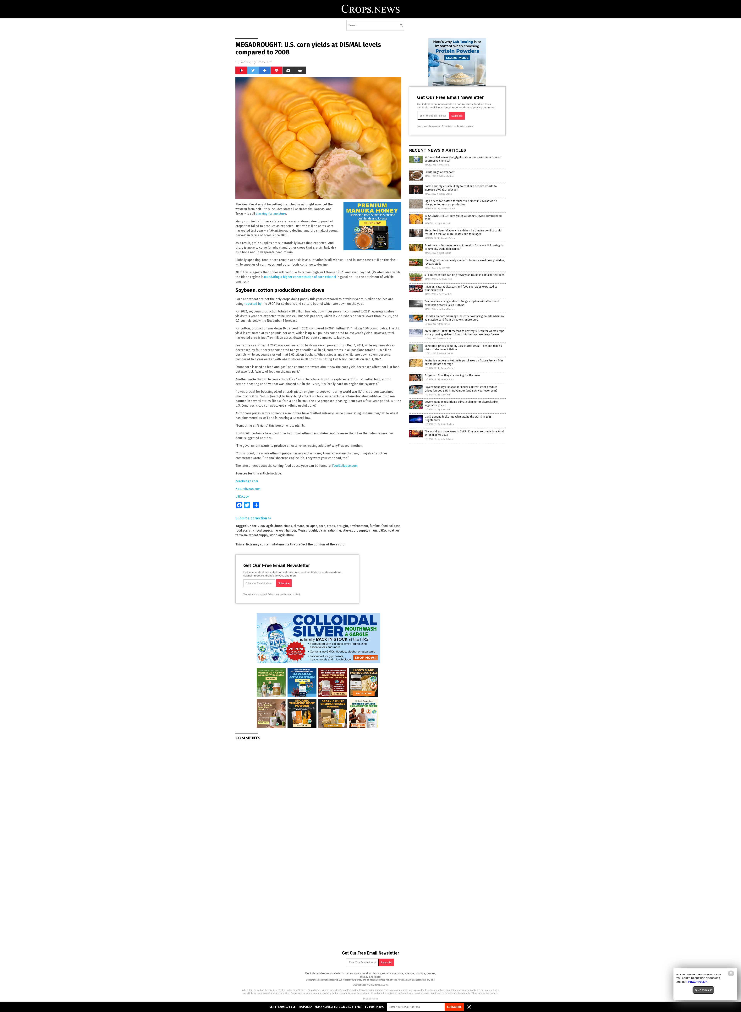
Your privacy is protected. (255, 594)
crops (331, 526)
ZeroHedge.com (246, 481)
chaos (287, 526)
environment (359, 526)
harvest (278, 530)
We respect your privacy (350, 980)
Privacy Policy (370, 998)
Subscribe (454, 1007)
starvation (350, 530)
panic (323, 530)
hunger (291, 530)
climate (299, 526)
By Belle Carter (446, 353)
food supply (263, 530)
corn (322, 526)
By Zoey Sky (444, 268)
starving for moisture (271, 213)
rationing (334, 530)
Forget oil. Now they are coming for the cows (452, 375)
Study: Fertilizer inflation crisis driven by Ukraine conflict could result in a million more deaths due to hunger (463, 232)
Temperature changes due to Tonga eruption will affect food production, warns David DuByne (462, 303)
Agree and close (703, 990)
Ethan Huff (264, 62)
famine (375, 526)
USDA (382, 530)
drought (342, 526)
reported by (252, 304)
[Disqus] (318, 791)
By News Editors (446, 176)
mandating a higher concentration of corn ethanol (300, 277)
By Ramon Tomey (446, 368)
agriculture (274, 526)
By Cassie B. (444, 165)
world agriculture (282, 535)
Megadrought (307, 530)
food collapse (390, 526)
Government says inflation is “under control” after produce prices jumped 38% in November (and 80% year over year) (461, 388)
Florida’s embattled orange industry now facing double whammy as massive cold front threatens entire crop (464, 318)
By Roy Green (445, 194)
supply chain (368, 530)
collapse (311, 526)
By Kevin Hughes (446, 309)
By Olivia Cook (446, 279)
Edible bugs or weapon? (440, 172)
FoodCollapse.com (345, 466)
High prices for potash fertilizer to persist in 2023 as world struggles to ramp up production (461, 202)
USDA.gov (242, 496)
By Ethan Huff (444, 223)
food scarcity (244, 530)
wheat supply (258, 535)
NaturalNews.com (248, 489)
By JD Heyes (444, 324)
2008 (261, 526)
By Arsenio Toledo (447, 208)
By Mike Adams (445, 439)
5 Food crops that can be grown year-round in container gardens (464, 275)
